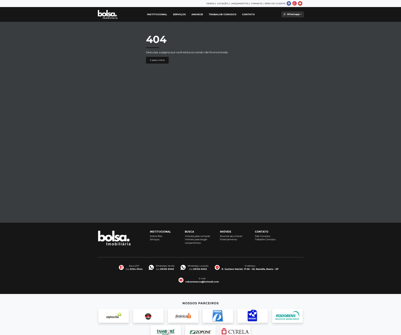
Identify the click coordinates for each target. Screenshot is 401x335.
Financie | (257, 3)
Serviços (179, 14)
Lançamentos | (240, 3)
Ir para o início (157, 60)
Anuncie (197, 14)
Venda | (211, 3)
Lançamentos (193, 243)
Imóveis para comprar (197, 236)
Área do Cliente (275, 3)
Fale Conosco (262, 236)
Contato (248, 14)
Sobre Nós (156, 236)
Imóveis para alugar (196, 239)
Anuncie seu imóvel (231, 236)
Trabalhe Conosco (222, 14)
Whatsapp (293, 14)
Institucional (157, 14)
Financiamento (228, 239)
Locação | (223, 3)
